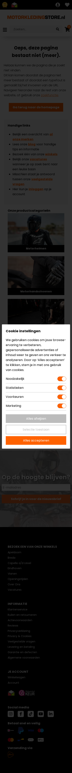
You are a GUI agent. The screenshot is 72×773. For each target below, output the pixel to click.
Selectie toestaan (36, 429)
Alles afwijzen (36, 418)
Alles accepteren (36, 440)
